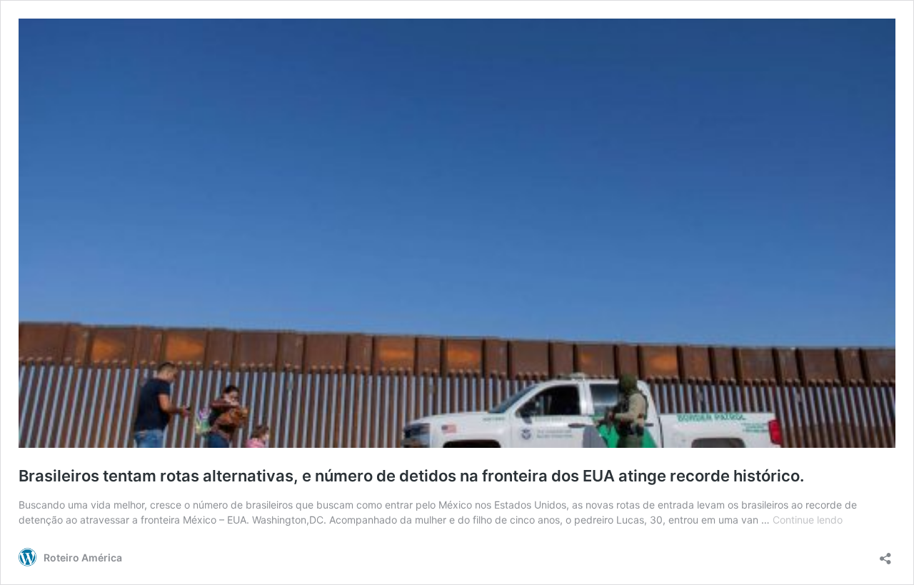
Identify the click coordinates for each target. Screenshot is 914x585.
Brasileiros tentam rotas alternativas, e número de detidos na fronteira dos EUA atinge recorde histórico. (411, 475)
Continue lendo (808, 520)
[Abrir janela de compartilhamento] (885, 554)
